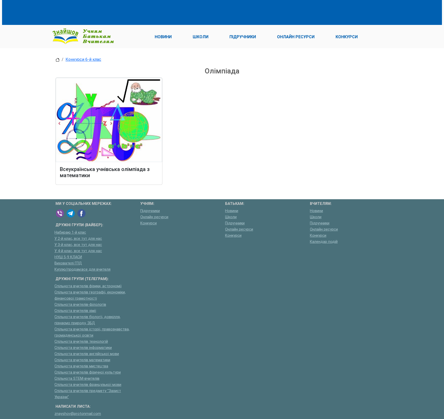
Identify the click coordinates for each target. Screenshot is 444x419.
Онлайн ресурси (154, 217)
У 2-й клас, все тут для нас (78, 238)
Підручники (150, 211)
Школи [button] (200, 36)
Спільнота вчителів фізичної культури (87, 372)
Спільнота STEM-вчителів (76, 378)
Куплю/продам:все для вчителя (82, 269)
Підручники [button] (242, 36)
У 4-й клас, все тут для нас (78, 251)
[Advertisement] (149, 11)
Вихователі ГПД (68, 263)
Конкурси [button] (347, 36)
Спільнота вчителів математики (82, 360)
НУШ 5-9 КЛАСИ (68, 257)
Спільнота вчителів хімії (75, 311)
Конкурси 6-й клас (83, 59)
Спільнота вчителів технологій (81, 341)
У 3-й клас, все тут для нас (78, 245)
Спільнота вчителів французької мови (87, 385)
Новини (231, 211)
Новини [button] (163, 36)
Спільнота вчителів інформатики (83, 348)
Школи (231, 217)
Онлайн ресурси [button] (295, 36)
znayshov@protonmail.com (77, 414)
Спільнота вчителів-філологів (80, 304)
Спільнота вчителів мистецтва (81, 366)
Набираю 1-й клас (70, 232)
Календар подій (324, 242)
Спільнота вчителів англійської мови (86, 354)
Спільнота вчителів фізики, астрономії (88, 286)
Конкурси (148, 223)
